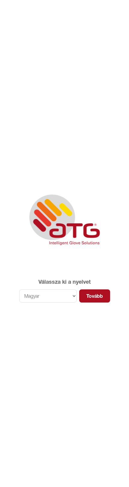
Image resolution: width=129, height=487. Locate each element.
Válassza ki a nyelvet (64, 281)
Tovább (94, 296)
